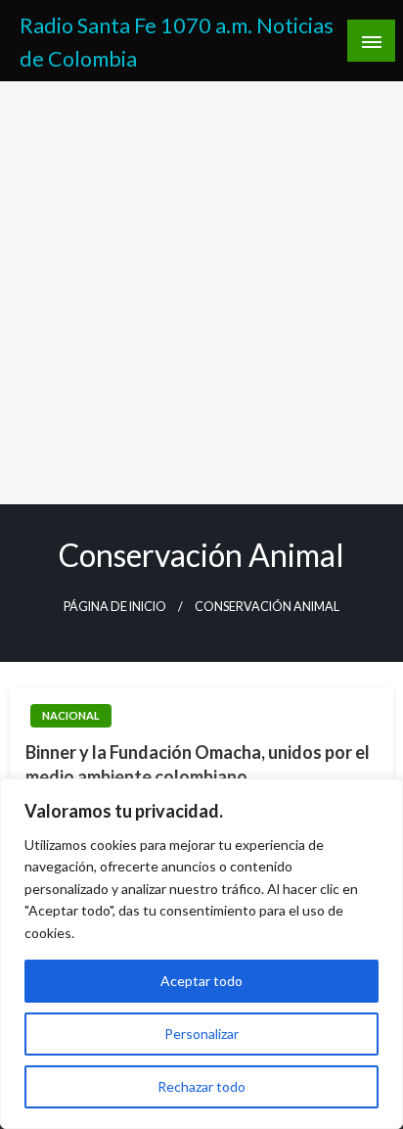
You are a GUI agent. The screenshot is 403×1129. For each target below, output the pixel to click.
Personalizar (201, 1033)
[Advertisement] (201, 292)
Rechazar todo (201, 1086)
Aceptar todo (201, 980)
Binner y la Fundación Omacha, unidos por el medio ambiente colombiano (197, 764)
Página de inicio (115, 606)
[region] (201, 953)
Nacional (71, 715)
